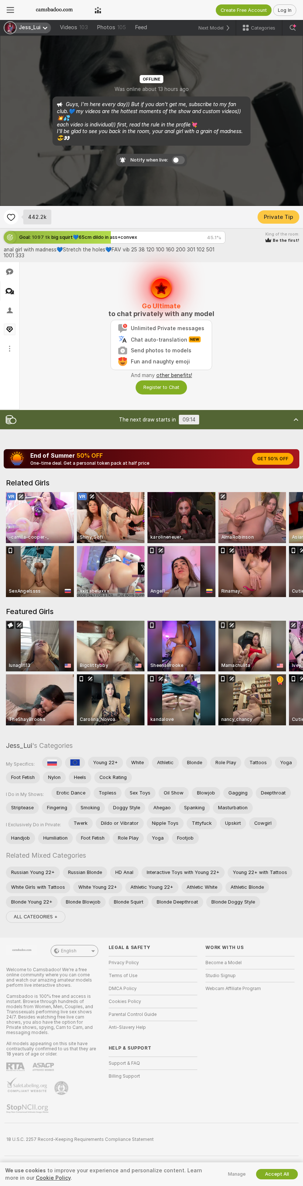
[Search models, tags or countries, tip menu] (292, 27)
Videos (74, 27)
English (68, 950)
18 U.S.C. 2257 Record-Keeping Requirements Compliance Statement (80, 1139)
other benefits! (174, 375)
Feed (141, 27)
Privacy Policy (124, 962)
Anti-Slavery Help (127, 1027)
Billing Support (124, 1076)
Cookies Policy (125, 1001)
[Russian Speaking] (52, 763)
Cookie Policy (53, 1178)
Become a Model (223, 962)
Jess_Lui (19, 745)
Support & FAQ (124, 1063)
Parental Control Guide (133, 1014)
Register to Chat (161, 387)
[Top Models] (98, 10)
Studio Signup (220, 975)
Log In (285, 10)
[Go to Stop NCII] (28, 1108)
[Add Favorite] (11, 217)
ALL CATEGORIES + (36, 916)
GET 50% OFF (272, 458)
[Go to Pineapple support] (62, 1088)
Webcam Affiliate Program (233, 988)
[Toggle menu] (10, 10)
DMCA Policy (123, 988)
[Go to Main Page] (54, 10)
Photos (111, 27)
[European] (75, 763)
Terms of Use (123, 975)
